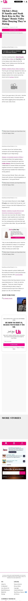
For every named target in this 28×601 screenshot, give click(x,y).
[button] (24, 1)
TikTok (11, 59)
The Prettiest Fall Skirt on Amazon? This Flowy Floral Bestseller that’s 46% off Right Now (17, 233)
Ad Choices (16, 594)
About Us (3, 584)
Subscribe (18, 1)
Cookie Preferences (18, 590)
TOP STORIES (13, 30)
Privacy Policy (17, 586)
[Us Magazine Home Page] (5, 1)
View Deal (18, 237)
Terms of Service (18, 584)
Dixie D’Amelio (20, 57)
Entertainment (6, 8)
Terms (18, 347)
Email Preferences (5, 590)
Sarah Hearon (5, 27)
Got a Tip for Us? (5, 588)
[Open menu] (1, 1)
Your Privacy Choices (19, 592)
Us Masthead (4, 586)
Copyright (16, 588)
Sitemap (3, 594)
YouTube (11, 77)
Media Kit (3, 592)
